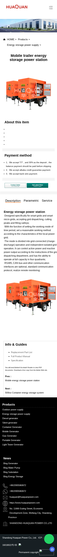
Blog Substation (10, 472)
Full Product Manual (20, 356)
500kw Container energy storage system (24, 392)
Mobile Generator (10, 431)
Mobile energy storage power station (22, 380)
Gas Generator (9, 436)
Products (23, 39)
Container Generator (12, 427)
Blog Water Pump (11, 467)
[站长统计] (20, 545)
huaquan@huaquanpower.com (24, 497)
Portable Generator (11, 440)
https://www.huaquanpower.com (25, 502)
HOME (10, 39)
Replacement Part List (21, 352)
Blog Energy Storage (13, 476)
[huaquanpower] (17, 10)
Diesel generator (10, 418)
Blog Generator (10, 463)
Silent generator (9, 422)
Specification (17, 360)
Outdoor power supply (12, 409)
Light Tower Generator (12, 444)
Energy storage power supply (23, 45)
